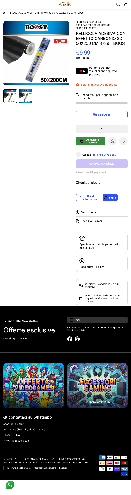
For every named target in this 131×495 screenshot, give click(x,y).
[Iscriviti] (123, 320)
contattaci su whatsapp (30, 417)
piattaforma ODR (80, 462)
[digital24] (65, 4)
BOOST (92, 28)
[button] (126, 4)
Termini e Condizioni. (104, 154)
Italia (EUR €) (9, 459)
